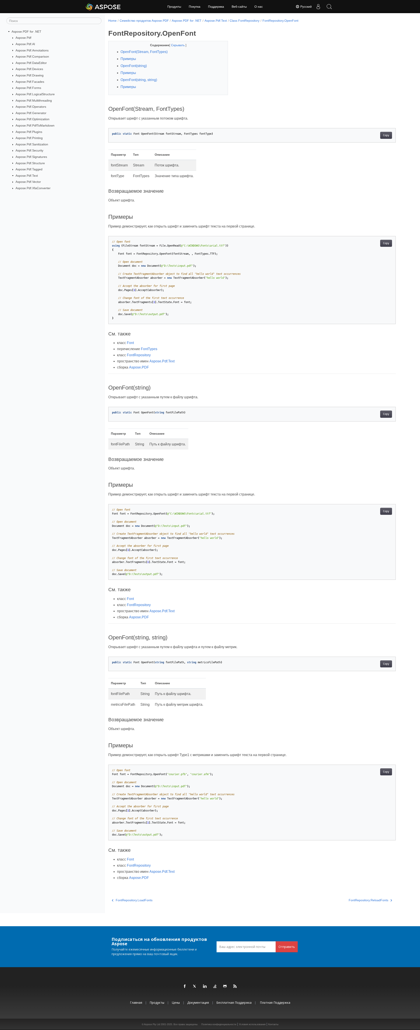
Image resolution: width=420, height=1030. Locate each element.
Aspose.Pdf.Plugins (29, 132)
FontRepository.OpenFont (280, 20)
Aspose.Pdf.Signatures (31, 157)
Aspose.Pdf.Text (27, 175)
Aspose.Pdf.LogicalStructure (35, 94)
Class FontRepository (244, 20)
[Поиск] (329, 6)
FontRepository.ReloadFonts (368, 900)
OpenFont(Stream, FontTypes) (144, 52)
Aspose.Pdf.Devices (29, 69)
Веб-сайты (239, 6)
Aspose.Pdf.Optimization (32, 119)
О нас (258, 6)
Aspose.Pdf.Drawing (30, 75)
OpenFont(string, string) (139, 80)
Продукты (174, 6)
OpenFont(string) (134, 66)
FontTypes (149, 349)
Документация (198, 1002)
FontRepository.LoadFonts (134, 900)
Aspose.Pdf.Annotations (32, 50)
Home (112, 20)
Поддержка (216, 6)
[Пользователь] (318, 6)
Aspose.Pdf (23, 37)
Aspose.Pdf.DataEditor (31, 63)
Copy (386, 135)
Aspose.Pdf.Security (29, 150)
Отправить (286, 947)
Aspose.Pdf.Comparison (32, 56)
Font (130, 343)
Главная (136, 1002)
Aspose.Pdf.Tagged (29, 169)
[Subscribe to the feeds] (235, 986)
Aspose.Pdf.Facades (30, 81)
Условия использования (252, 1024)
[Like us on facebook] (185, 986)
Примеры (128, 59)
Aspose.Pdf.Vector (28, 181)
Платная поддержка (275, 1002)
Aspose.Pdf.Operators (31, 106)
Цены (176, 1002)
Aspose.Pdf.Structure (30, 163)
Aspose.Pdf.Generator (31, 113)
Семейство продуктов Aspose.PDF (144, 20)
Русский (305, 6)
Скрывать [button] (178, 45)
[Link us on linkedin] (205, 986)
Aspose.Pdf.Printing (29, 138)
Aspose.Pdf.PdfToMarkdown (35, 125)
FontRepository (139, 355)
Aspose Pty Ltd (152, 1024)
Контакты (273, 1024)
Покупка (194, 6)
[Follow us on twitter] (195, 986)
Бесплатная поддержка (234, 1002)
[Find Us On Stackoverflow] (215, 986)
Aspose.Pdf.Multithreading (34, 100)
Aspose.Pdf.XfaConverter (33, 188)
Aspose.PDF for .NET (26, 31)
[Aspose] (103, 6)
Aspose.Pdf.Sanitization (32, 144)
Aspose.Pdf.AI (25, 44)
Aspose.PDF (139, 367)
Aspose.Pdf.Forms (28, 88)
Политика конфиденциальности (218, 1024)
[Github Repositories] (225, 986)
